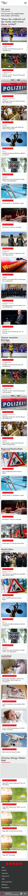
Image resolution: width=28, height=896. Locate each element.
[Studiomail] (17, 864)
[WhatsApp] (7, 864)
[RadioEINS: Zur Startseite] (12, 2)
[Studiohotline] (21, 864)
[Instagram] (14, 864)
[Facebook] (10, 864)
